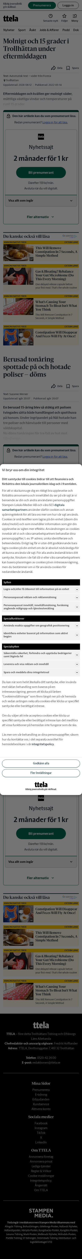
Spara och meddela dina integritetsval (26, 672)
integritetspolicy (43, 744)
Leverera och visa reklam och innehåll (26, 664)
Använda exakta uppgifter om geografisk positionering (36, 625)
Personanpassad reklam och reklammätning (30, 597)
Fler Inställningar (41, 773)
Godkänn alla (41, 763)
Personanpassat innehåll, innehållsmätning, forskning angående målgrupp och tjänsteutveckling (36, 607)
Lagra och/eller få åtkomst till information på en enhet (36, 589)
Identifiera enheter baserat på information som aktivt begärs (36, 635)
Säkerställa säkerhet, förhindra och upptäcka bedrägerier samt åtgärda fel (38, 654)
